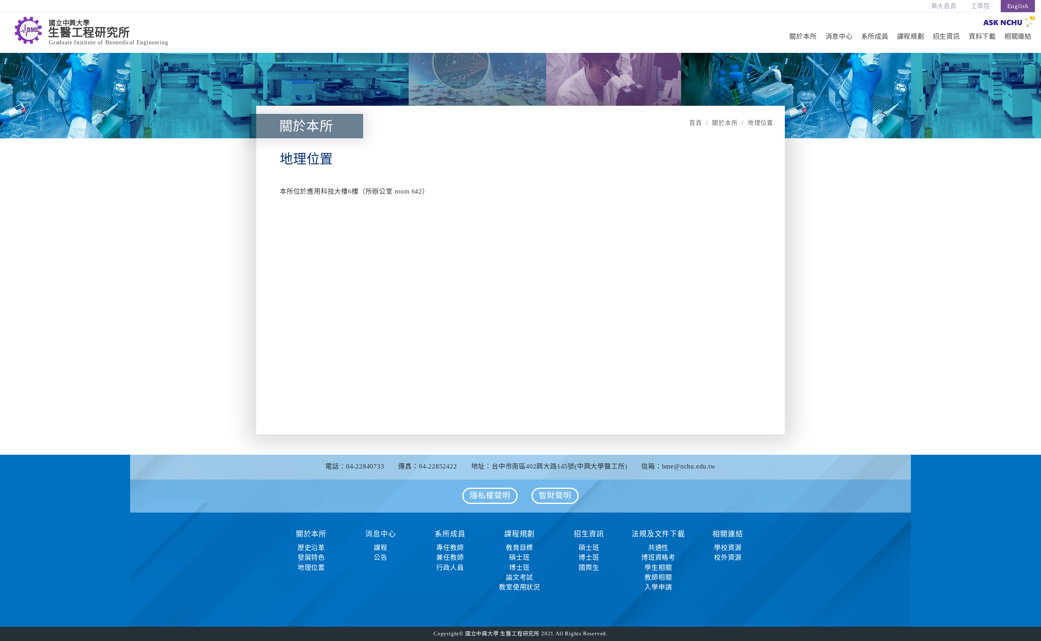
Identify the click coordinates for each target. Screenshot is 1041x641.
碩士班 (519, 557)
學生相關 (658, 567)
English (1018, 6)
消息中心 (839, 36)
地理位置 (311, 567)
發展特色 (311, 557)
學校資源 (727, 547)
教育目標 (519, 547)
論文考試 (519, 577)
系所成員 (875, 36)
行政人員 (450, 567)
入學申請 (658, 587)
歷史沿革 (311, 547)
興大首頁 (944, 6)
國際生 (589, 567)
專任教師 (450, 547)
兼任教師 (450, 557)
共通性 (658, 547)
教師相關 (658, 577)
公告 (381, 557)
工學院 (980, 6)
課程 (381, 547)
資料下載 (982, 36)
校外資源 (727, 557)
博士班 (519, 567)
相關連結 (1018, 36)
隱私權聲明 (490, 495)
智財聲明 (555, 495)
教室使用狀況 (519, 587)
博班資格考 (658, 557)
